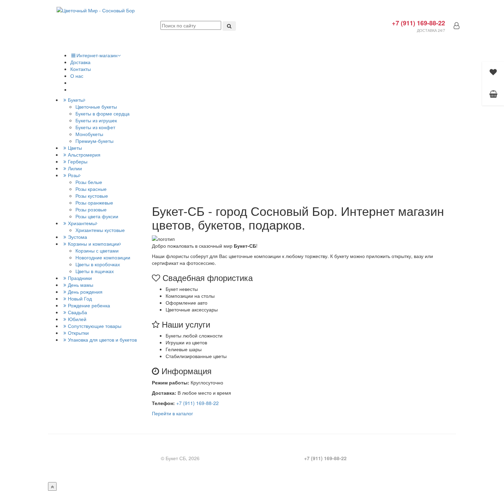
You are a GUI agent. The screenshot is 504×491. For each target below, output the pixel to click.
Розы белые (88, 182)
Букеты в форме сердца (102, 113)
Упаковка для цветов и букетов (102, 339)
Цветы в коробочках (97, 264)
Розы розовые (91, 209)
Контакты (80, 68)
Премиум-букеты (94, 140)
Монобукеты (89, 134)
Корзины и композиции (93, 243)
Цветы (75, 147)
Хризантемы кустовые (100, 229)
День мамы (80, 284)
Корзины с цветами (97, 250)
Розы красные (91, 188)
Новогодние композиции (102, 257)
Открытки (78, 332)
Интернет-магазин (97, 55)
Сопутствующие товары (94, 325)
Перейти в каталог (172, 413)
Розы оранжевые (94, 202)
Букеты (76, 99)
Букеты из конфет (95, 127)
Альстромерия (84, 154)
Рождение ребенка (89, 305)
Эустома (77, 236)
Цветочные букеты (96, 106)
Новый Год (80, 298)
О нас (76, 75)
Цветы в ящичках (94, 271)
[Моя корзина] (493, 95)
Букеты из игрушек (96, 120)
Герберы (77, 161)
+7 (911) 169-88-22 (418, 23)
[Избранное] (493, 73)
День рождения (85, 291)
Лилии (75, 168)
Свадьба (77, 312)
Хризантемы (82, 223)
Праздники (80, 277)
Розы (73, 175)
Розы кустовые (91, 195)
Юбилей (77, 319)
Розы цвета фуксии (96, 216)
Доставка (80, 62)
